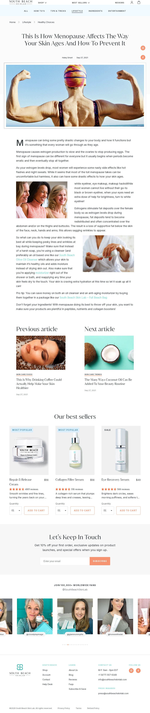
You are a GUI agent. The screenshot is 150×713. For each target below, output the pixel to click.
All (26, 11)
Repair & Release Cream (20, 482)
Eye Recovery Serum (115, 479)
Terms (78, 708)
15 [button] (87, 644)
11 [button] (80, 644)
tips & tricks (58, 11)
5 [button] (69, 644)
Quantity (14, 503)
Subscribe (100, 561)
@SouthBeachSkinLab (75, 589)
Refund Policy (93, 708)
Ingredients (95, 11)
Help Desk (47, 684)
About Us (73, 670)
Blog (71, 675)
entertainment (117, 11)
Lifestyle (26, 22)
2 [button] (64, 644)
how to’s (39, 11)
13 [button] (83, 644)
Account (46, 675)
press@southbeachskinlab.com (113, 693)
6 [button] (71, 644)
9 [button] (76, 644)
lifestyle (77, 11)
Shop (45, 670)
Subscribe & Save (77, 689)
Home (12, 22)
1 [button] (62, 644)
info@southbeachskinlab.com (112, 679)
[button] (17, 489)
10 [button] (78, 644)
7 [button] (73, 644)
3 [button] (66, 644)
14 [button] (85, 644)
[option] (35, 618)
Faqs (71, 684)
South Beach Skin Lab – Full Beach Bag (83, 297)
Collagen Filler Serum (70, 479)
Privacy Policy (64, 708)
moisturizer (43, 272)
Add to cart (36, 510)
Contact (46, 679)
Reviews (73, 679)
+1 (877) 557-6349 (107, 675)
